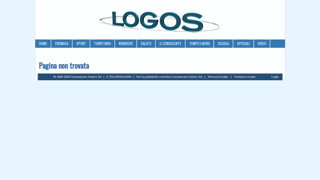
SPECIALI (243, 43)
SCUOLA (223, 43)
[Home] (160, 20)
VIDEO (262, 43)
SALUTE (146, 43)
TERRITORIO (102, 43)
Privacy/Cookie (218, 76)
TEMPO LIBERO (199, 43)
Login (275, 76)
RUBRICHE (126, 43)
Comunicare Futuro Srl (186, 76)
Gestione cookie (245, 76)
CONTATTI (46, 51)
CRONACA (61, 43)
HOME (43, 43)
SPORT (81, 43)
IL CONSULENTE (170, 43)
